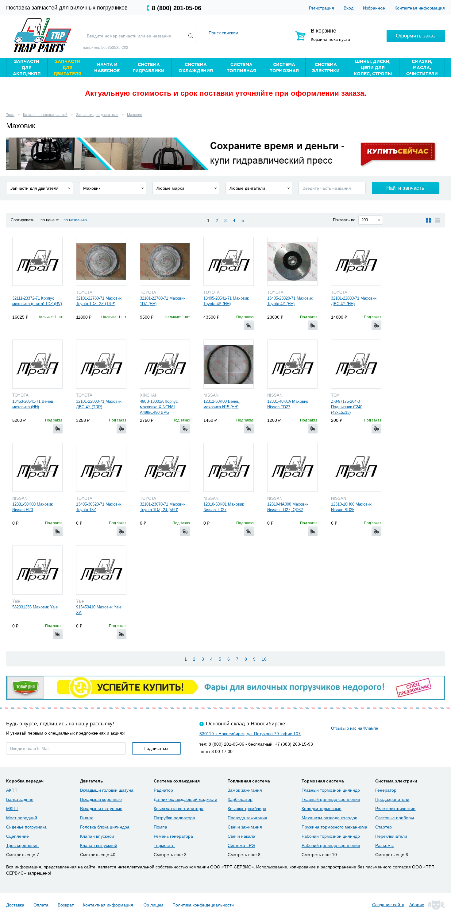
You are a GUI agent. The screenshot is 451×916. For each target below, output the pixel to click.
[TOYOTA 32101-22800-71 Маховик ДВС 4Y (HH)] (356, 261)
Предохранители (392, 799)
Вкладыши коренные (101, 799)
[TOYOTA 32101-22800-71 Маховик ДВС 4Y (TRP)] (101, 364)
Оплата (40, 904)
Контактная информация (420, 8)
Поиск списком (223, 32)
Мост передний (21, 817)
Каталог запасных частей (45, 115)
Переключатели (391, 836)
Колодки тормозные (321, 808)
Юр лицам (152, 904)
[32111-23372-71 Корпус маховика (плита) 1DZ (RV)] (37, 261)
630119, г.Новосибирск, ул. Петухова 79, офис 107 (250, 733)
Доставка (15, 904)
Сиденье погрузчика (26, 827)
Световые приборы (394, 817)
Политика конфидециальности (203, 904)
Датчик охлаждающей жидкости (185, 799)
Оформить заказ (416, 36)
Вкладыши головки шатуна (106, 790)
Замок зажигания (245, 790)
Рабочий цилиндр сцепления (331, 845)
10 (264, 659)
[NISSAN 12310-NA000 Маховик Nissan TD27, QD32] (292, 467)
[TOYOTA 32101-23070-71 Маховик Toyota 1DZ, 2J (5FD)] (165, 467)
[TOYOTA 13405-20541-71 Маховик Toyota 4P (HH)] (228, 261)
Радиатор (163, 790)
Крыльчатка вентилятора (178, 808)
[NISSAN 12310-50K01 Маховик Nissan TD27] (228, 467)
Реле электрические (395, 808)
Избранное (374, 8)
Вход (348, 8)
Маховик (134, 115)
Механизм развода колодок (329, 817)
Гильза (87, 817)
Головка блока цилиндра (104, 827)
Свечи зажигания (245, 827)
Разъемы (384, 845)
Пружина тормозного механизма (334, 827)
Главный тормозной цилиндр (331, 790)
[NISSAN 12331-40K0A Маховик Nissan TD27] (292, 364)
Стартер (383, 827)
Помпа (160, 827)
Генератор (385, 790)
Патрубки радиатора (174, 817)
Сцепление (17, 836)
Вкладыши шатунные (101, 808)
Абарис (416, 904)
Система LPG (241, 845)
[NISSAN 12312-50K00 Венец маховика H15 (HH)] (228, 364)
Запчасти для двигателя (97, 115)
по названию (75, 220)
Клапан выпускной (98, 845)
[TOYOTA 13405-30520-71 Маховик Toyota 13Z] (101, 467)
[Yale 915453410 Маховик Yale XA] (101, 570)
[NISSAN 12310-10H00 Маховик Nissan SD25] (356, 467)
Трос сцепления (22, 845)
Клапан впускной (97, 836)
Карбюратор (240, 799)
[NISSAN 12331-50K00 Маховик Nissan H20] (37, 467)
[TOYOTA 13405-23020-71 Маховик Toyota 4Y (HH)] (292, 261)
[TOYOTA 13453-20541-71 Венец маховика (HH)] (37, 364)
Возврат (66, 904)
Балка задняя (19, 799)
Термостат (164, 845)
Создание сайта (388, 904)
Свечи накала (241, 836)
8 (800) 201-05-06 (176, 8)
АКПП (11, 790)
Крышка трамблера (247, 808)
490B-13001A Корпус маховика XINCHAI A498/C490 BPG (159, 407)
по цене (47, 220)
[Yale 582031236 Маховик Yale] (37, 570)
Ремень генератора (173, 836)
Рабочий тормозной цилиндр (331, 836)
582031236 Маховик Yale (35, 607)
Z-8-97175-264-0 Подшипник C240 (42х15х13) (346, 407)
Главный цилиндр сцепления (331, 799)
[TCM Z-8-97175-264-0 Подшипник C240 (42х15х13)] (356, 364)
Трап (10, 115)
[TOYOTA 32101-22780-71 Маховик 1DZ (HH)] (165, 261)
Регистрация (321, 8)
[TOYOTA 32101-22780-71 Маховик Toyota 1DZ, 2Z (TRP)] (101, 261)
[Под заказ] (249, 325)
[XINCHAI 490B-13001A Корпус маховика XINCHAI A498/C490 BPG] (165, 364)
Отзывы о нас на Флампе (354, 728)
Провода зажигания (247, 817)
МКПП (12, 808)
